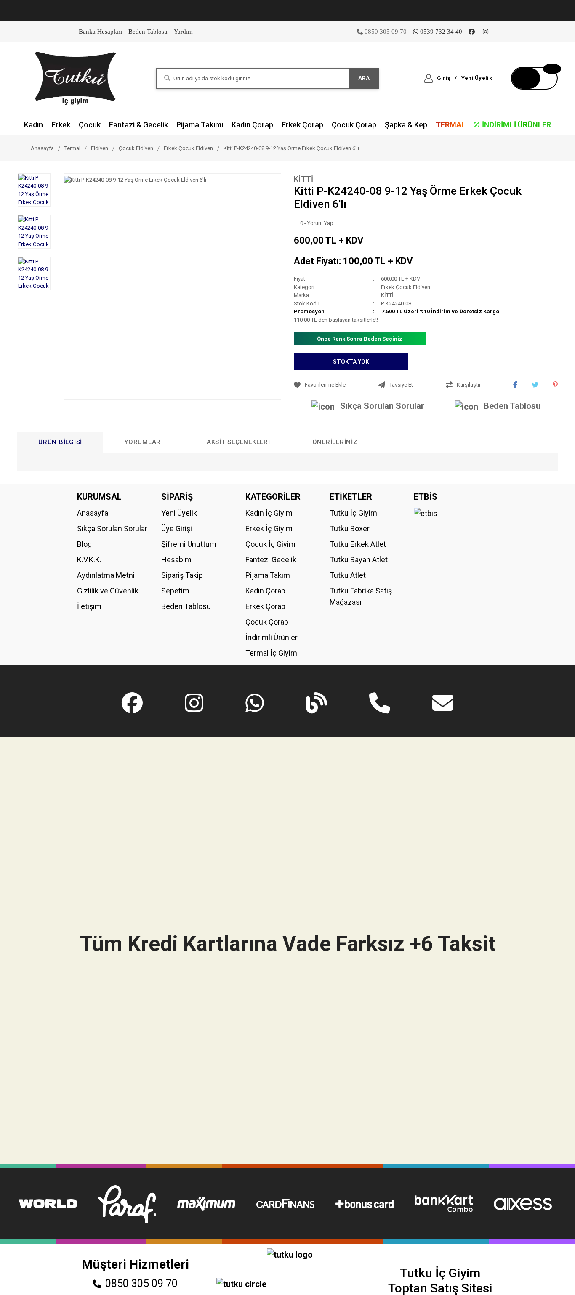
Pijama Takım (267, 575)
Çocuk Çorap (266, 621)
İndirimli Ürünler (271, 637)
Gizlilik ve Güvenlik (107, 590)
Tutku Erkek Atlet (358, 544)
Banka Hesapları (100, 31)
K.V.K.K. (89, 559)
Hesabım (176, 559)
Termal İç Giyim (271, 653)
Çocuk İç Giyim (270, 544)
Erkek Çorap (265, 606)
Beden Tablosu (148, 31)
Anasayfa (92, 512)
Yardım (183, 31)
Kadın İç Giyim (269, 512)
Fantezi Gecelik (270, 559)
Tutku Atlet (348, 575)
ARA (364, 78)
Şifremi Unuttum (188, 544)
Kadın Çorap (265, 590)
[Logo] (75, 77)
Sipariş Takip (182, 575)
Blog (84, 544)
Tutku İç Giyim (353, 512)
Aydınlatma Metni (106, 575)
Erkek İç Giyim (269, 528)
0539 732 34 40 (441, 31)
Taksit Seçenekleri (236, 442)
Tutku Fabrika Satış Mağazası (361, 596)
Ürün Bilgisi (60, 442)
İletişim (89, 606)
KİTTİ (304, 179)
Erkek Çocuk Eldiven (405, 287)
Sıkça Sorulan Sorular (382, 406)
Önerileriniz (335, 442)
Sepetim (175, 590)
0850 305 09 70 (141, 1283)
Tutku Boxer (350, 528)
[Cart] (534, 78)
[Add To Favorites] (334, 385)
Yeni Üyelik (179, 512)
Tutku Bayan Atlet (359, 559)
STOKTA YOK (351, 361)
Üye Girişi (176, 528)
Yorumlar (142, 442)
